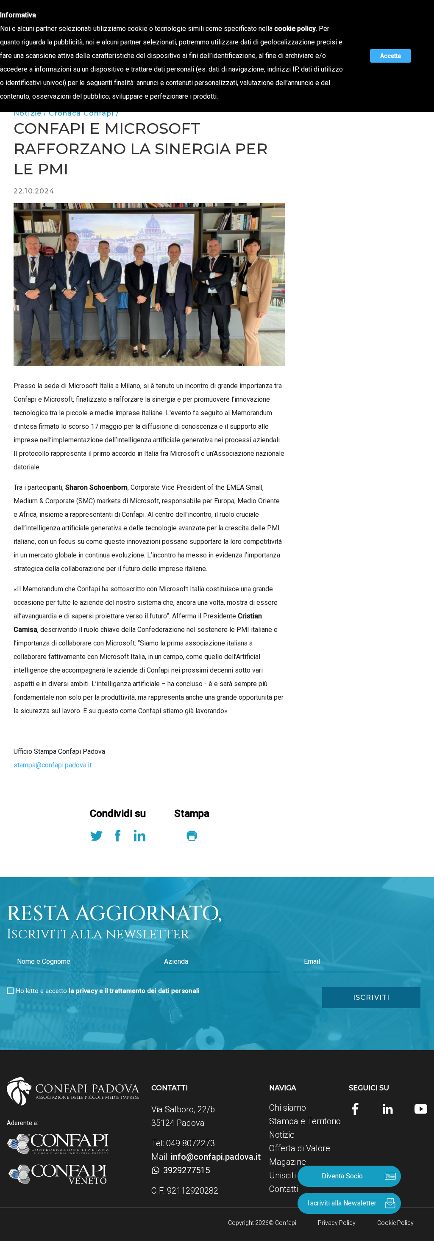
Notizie (282, 1135)
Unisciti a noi (292, 1175)
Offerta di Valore (299, 1148)
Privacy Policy (337, 1222)
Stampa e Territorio (305, 1121)
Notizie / (31, 113)
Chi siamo (287, 1108)
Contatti (283, 1189)
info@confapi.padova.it (216, 1157)
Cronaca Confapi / (84, 113)
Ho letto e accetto (108, 991)
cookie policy (295, 29)
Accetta (390, 55)
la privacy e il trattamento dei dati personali (134, 991)
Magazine (287, 1162)
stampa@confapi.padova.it (53, 765)
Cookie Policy (395, 1222)
